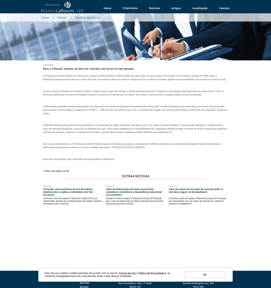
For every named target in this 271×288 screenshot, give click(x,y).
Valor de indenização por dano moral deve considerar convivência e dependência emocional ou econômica (134, 192)
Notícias (154, 8)
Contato (224, 8)
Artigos (176, 8)
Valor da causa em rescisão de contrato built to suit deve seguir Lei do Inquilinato (196, 190)
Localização (199, 8)
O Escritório (130, 8)
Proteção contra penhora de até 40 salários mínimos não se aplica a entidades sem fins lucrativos (68, 192)
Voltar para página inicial (56, 170)
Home (107, 8)
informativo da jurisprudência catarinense (93, 159)
